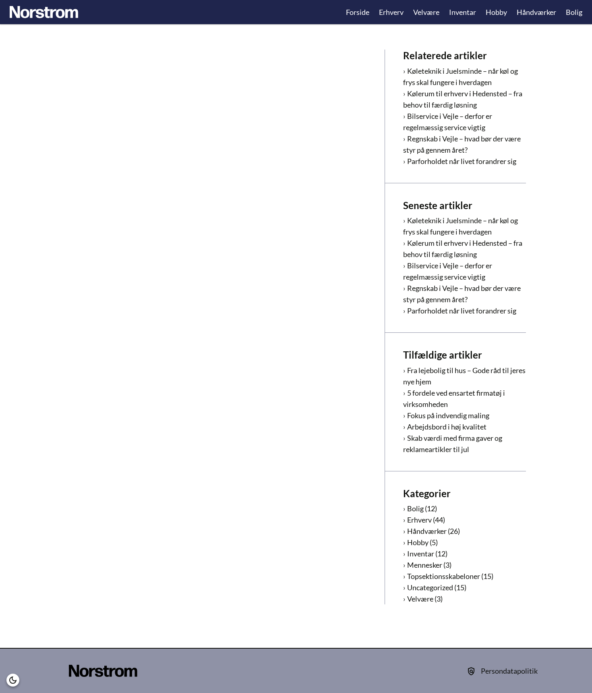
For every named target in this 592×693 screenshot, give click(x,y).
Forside (357, 12)
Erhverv (391, 12)
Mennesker (424, 564)
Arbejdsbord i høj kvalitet (446, 426)
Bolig (574, 12)
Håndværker (536, 12)
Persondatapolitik (509, 670)
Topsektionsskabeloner (443, 576)
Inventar (462, 12)
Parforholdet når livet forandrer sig (461, 161)
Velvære (426, 12)
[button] (12, 680)
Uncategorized (430, 587)
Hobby (496, 12)
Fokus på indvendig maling (448, 415)
